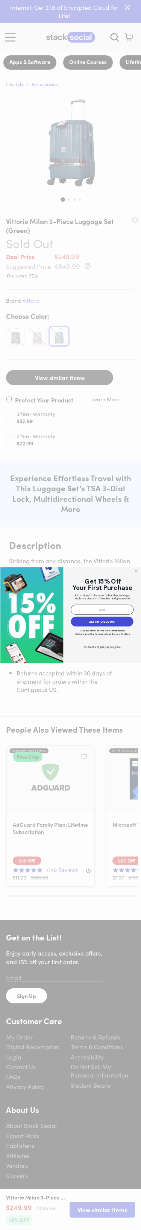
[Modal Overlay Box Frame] (70, 615)
